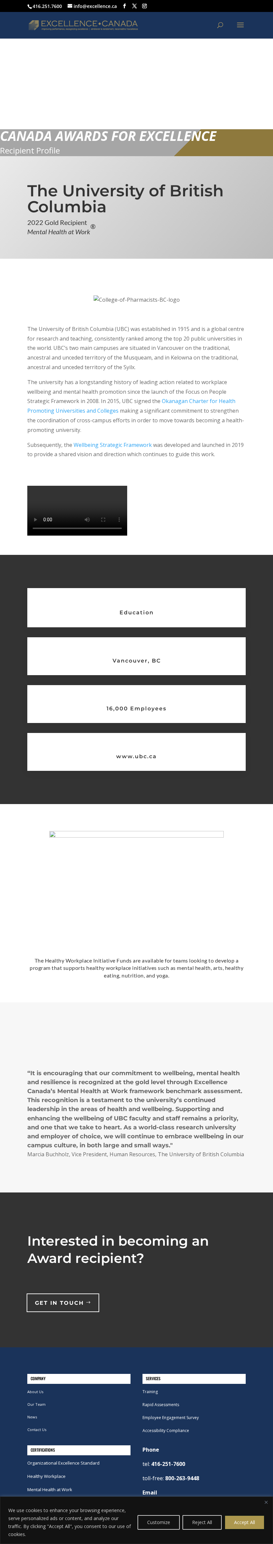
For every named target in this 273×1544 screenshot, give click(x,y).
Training (150, 1391)
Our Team (36, 1404)
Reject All (202, 1522)
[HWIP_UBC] (136, 835)
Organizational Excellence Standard (63, 1463)
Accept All (244, 1522)
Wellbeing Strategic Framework (113, 445)
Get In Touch (59, 1303)
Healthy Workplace (46, 1476)
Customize (158, 1522)
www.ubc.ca (136, 756)
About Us (35, 1391)
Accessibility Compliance (165, 1430)
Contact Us (36, 1429)
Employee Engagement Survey (170, 1417)
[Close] (266, 1502)
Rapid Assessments (160, 1404)
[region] (136, 1520)
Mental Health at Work (49, 1490)
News (32, 1416)
